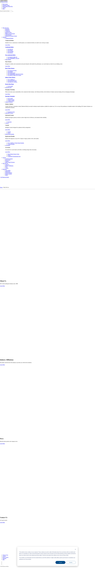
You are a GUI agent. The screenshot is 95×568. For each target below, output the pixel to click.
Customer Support (9, 158)
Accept (60, 562)
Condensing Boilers (9, 47)
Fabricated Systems (9, 113)
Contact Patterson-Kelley (3, 541)
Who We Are (5, 163)
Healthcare (7, 30)
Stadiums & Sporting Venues (11, 36)
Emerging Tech (8, 87)
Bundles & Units (11, 111)
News (6, 166)
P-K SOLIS (10, 52)
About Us (7, 164)
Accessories (7, 145)
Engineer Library (6, 5)
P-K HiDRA (10, 71)
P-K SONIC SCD (11, 72)
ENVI (9, 133)
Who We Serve (6, 27)
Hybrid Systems (11, 99)
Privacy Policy (6, 557)
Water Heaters (8, 59)
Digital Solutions (8, 172)
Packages (10, 121)
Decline (70, 562)
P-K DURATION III (12, 80)
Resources (5, 169)
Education (7, 29)
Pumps (9, 155)
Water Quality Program (10, 162)
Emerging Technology (10, 96)
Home (1, 187)
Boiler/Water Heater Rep (8, 6)
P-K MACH (10, 49)
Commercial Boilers (9, 38)
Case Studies (7, 170)
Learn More (7, 44)
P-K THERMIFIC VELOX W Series (15, 74)
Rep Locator (5, 4)
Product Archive (8, 173)
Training (7, 161)
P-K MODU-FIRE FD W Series (14, 75)
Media (6, 175)
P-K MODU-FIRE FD (12, 57)
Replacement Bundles (9, 134)
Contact (4, 7)
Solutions (4, 37)
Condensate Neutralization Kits (14, 156)
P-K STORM (10, 51)
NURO (9, 131)
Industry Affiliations (9, 165)
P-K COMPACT (11, 79)
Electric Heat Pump (9, 84)
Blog (4, 8)
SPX (4, 559)
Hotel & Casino (8, 32)
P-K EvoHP (10, 86)
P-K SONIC (10, 50)
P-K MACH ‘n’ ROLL (12, 81)
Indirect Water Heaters (10, 77)
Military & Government (10, 33)
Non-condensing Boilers (10, 55)
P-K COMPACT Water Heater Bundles (16, 143)
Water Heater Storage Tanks (13, 154)
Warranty (4, 558)
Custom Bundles (11, 144)
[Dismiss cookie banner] (75, 549)
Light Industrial (8, 34)
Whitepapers (7, 171)
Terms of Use (5, 555)
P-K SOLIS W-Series (12, 70)
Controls (7, 123)
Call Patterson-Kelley (4, 177)
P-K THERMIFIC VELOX (13, 58)
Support (4, 157)
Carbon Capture (11, 100)
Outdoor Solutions (9, 102)
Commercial (7, 31)
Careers (4, 556)
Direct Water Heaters (9, 68)
